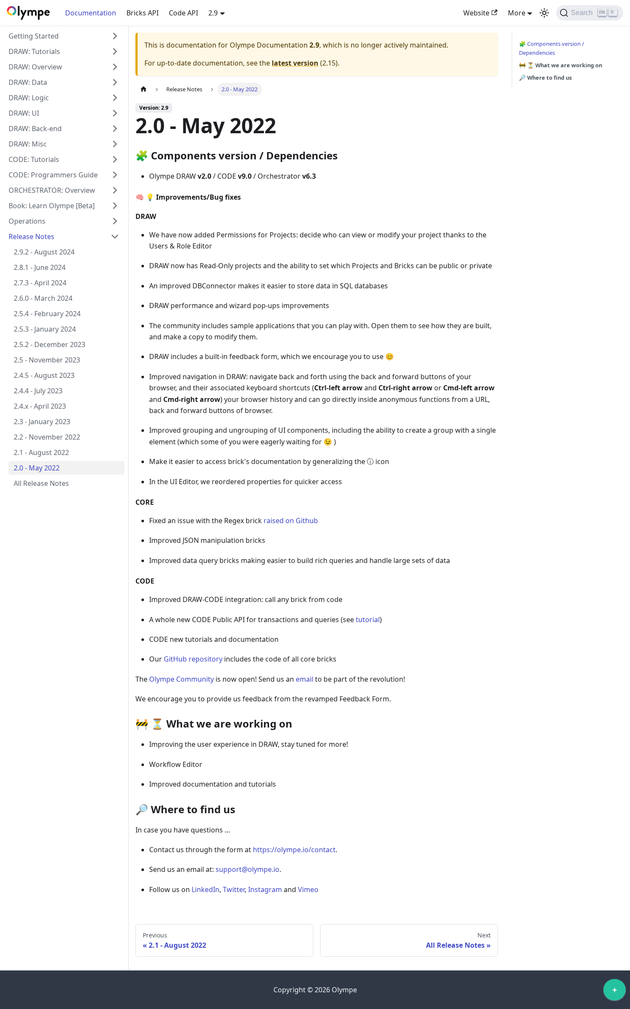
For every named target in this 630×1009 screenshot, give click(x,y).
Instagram (265, 889)
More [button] (516, 13)
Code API (183, 13)
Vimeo (308, 889)
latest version (295, 63)
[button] (63, 36)
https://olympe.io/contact (294, 849)
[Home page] (143, 89)
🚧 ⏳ (560, 65)
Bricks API (142, 13)
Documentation (90, 13)
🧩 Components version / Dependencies (551, 48)
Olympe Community (181, 679)
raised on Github (291, 520)
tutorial (368, 619)
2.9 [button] (213, 13)
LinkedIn (205, 889)
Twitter (234, 889)
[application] (614, 992)
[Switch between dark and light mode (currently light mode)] (544, 13)
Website (476, 13)
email (304, 679)
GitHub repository (193, 659)
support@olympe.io (247, 869)
